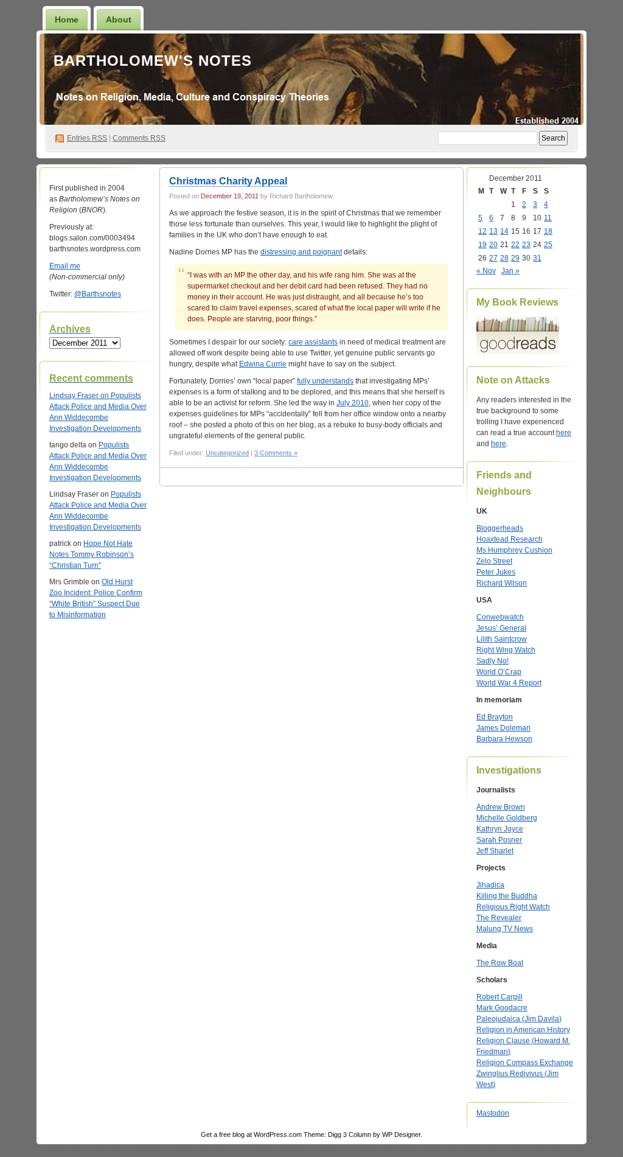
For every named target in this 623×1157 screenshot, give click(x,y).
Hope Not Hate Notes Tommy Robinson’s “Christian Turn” (91, 554)
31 (537, 258)
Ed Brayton (494, 717)
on (80, 395)
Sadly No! (492, 661)
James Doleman (503, 728)
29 (515, 258)
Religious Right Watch (513, 907)
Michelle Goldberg (506, 818)
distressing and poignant (301, 252)
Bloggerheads (499, 528)
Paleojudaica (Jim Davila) (519, 1019)
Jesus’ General (501, 628)
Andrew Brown (500, 807)
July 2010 (352, 403)
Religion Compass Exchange (524, 1062)
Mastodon (492, 1113)
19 (482, 244)
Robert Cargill (499, 997)
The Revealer (498, 918)
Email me (64, 266)
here (563, 432)
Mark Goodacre (501, 1008)
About (118, 19)
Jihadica (490, 885)
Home (66, 19)
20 (493, 244)
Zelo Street (494, 561)
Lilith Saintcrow (501, 639)
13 (493, 231)
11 (548, 218)
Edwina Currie (263, 364)
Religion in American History (523, 1030)
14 (504, 231)
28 (504, 258)
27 (493, 258)
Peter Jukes (495, 572)
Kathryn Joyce (499, 829)
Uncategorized (227, 452)
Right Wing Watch (505, 650)
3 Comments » (276, 452)
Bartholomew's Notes (153, 60)
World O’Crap (498, 672)
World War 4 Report (508, 683)
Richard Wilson (501, 583)
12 (482, 231)
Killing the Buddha (506, 896)
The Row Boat (499, 963)
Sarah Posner (499, 840)
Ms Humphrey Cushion (514, 550)
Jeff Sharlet (494, 851)
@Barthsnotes (97, 294)
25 (548, 244)
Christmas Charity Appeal (228, 181)
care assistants (313, 342)
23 (526, 244)
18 (548, 231)
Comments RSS (139, 138)
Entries (87, 138)
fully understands (325, 381)
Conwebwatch (500, 617)
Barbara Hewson (504, 739)
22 (515, 244)
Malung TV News (504, 929)
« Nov (486, 271)
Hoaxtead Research (509, 539)
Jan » (510, 271)
